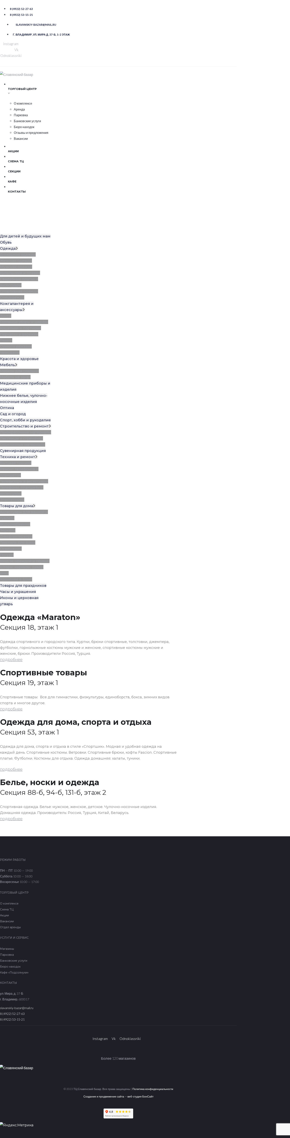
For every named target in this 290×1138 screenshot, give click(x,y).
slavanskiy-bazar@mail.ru (16, 1008)
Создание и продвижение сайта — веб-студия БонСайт (118, 1096)
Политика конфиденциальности (152, 1089)
